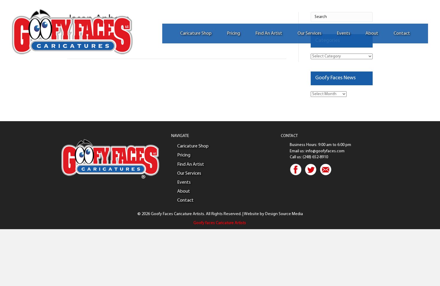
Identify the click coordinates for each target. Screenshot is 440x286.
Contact (402, 33)
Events (343, 33)
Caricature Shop (196, 33)
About (371, 33)
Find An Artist (268, 33)
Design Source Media (284, 214)
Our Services (309, 33)
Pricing (233, 33)
